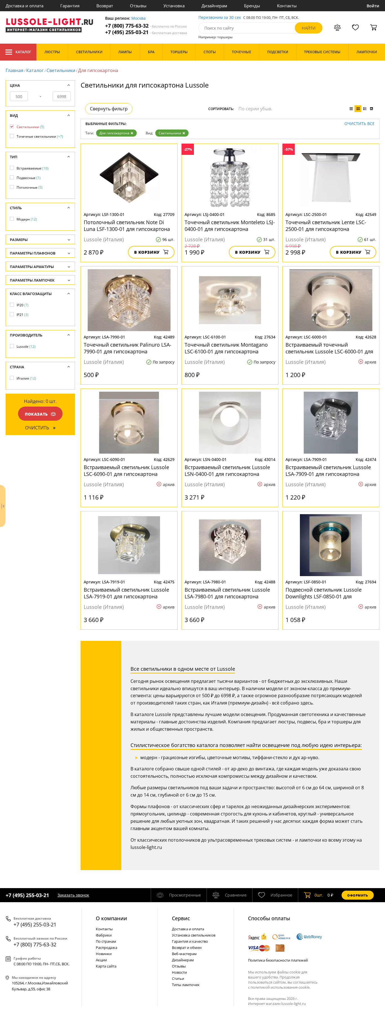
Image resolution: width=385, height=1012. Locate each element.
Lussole (26, 346)
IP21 (22, 314)
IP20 (22, 305)
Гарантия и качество (190, 941)
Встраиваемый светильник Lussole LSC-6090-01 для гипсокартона (126, 470)
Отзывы (138, 5)
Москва (138, 18)
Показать (36, 414)
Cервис (181, 918)
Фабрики (104, 935)
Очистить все (359, 123)
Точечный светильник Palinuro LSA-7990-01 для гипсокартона (127, 348)
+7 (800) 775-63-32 (146, 26)
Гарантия (69, 5)
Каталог (23, 52)
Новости (179, 972)
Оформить (357, 895)
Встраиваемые (32, 168)
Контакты (287, 5)
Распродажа (106, 947)
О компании (111, 918)
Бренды (252, 5)
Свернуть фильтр (109, 109)
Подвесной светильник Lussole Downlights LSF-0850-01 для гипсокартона (324, 593)
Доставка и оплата (24, 5)
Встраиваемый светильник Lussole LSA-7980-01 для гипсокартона (227, 593)
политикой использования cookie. (280, 987)
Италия (26, 378)
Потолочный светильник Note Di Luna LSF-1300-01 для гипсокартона (127, 225)
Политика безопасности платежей (278, 960)
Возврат (104, 5)
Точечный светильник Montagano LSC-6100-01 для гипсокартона (226, 348)
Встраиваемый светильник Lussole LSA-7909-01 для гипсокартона (328, 470)
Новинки (104, 953)
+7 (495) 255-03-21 (146, 32)
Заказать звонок (73, 895)
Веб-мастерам (184, 953)
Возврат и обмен (187, 947)
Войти (373, 5)
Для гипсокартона (114, 133)
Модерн (27, 219)
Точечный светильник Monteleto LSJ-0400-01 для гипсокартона (230, 225)
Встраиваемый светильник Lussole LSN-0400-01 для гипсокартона (227, 470)
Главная (14, 70)
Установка (174, 5)
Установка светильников (193, 935)
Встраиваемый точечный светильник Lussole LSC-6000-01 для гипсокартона (329, 348)
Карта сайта (106, 966)
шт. (319, 895)
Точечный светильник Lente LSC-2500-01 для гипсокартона (326, 225)
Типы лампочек (186, 984)
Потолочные (30, 187)
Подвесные (29, 177)
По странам (106, 941)
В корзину (147, 252)
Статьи (178, 978)
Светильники (61, 70)
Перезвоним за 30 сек (219, 17)
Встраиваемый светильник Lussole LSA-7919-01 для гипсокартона (126, 593)
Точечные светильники (40, 136)
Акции (101, 959)
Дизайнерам (214, 5)
